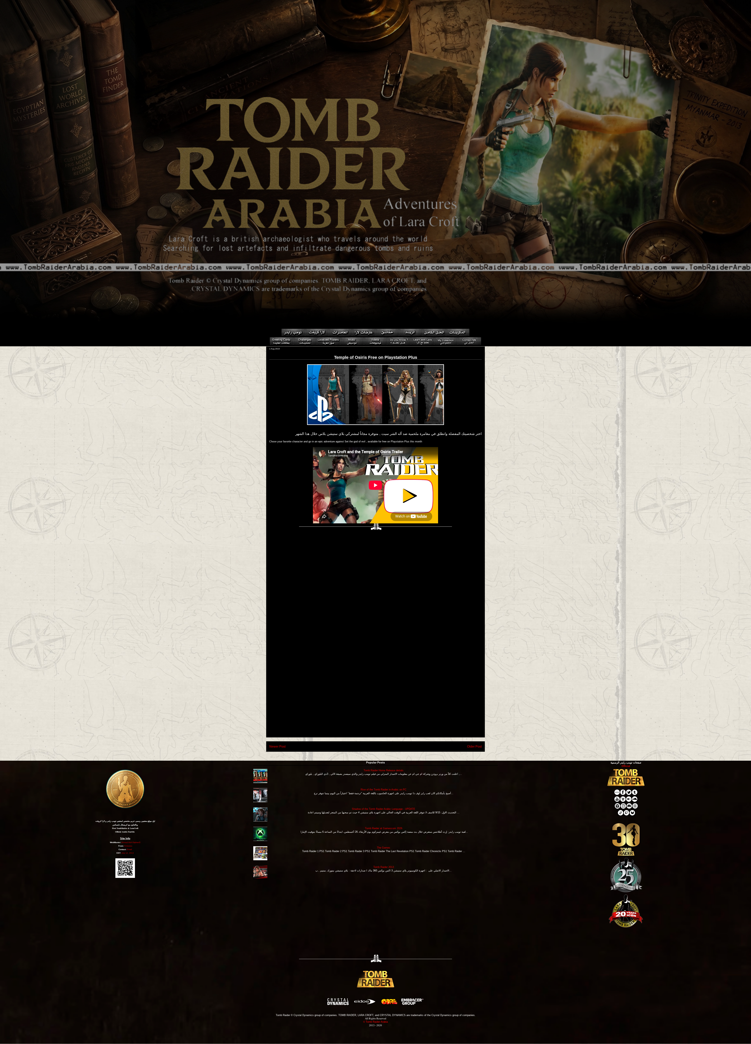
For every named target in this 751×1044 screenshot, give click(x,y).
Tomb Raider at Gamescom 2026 (383, 828)
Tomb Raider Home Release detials (383, 770)
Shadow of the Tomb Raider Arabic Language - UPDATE (383, 808)
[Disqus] (375, 584)
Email (129, 849)
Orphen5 (136, 842)
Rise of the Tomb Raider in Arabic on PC (383, 789)
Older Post (474, 746)
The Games (383, 847)
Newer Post (277, 746)
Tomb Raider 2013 (383, 867)
